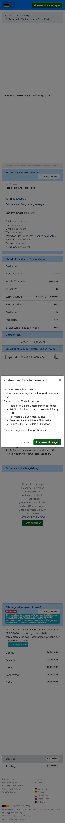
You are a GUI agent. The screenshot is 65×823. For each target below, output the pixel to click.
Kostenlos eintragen (47, 442)
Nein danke (23, 442)
